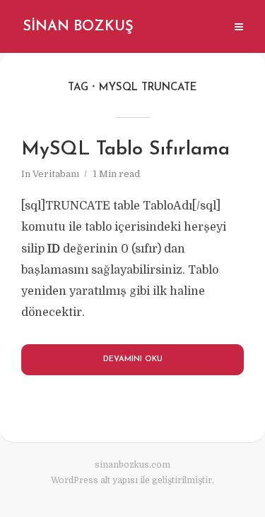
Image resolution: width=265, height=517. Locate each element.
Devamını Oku (133, 359)
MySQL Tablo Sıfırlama (125, 149)
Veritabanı (56, 174)
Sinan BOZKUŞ (78, 27)
